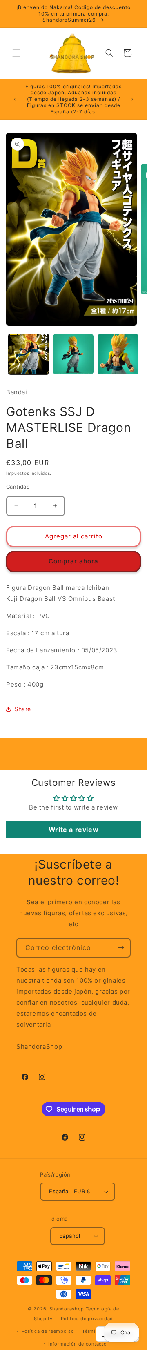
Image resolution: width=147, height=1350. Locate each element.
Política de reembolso (48, 1331)
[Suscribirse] (121, 948)
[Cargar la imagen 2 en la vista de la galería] (73, 354)
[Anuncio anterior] (15, 99)
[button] (16, 53)
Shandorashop (66, 1309)
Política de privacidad (87, 1318)
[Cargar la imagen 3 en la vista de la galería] (118, 354)
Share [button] (22, 708)
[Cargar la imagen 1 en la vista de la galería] (28, 354)
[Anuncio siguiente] (132, 99)
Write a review (73, 829)
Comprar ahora (73, 561)
